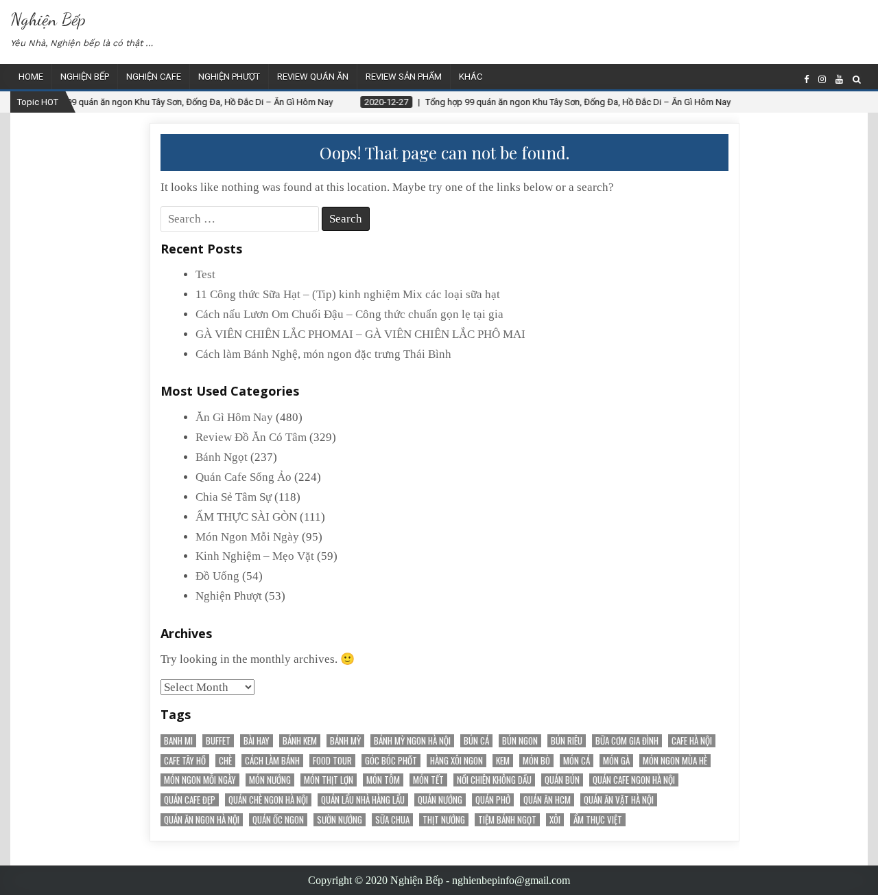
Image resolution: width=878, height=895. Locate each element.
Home (31, 76)
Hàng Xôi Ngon (456, 760)
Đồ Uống (217, 575)
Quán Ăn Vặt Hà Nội (619, 799)
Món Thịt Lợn (328, 779)
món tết (428, 779)
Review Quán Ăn (312, 76)
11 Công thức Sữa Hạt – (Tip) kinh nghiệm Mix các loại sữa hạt (347, 294)
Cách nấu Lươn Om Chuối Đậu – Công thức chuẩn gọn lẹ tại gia (349, 314)
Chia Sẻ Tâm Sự (233, 496)
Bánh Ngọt (221, 457)
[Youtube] (839, 79)
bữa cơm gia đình (626, 740)
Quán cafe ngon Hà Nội (634, 779)
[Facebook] (806, 79)
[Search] (857, 79)
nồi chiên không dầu (494, 779)
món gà (616, 760)
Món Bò (536, 760)
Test (205, 274)
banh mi (178, 740)
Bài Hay (257, 740)
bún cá (476, 740)
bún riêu (566, 740)
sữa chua (392, 819)
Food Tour (332, 760)
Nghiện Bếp (48, 19)
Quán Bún (562, 779)
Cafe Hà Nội (692, 740)
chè (225, 760)
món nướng (270, 779)
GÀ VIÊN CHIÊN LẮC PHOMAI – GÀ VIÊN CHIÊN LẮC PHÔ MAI (360, 334)
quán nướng (440, 799)
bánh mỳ (345, 740)
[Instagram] (822, 79)
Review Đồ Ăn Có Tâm (251, 437)
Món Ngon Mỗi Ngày (247, 536)
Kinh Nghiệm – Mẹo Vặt (254, 556)
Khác (470, 76)
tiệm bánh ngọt (507, 819)
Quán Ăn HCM (547, 799)
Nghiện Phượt (229, 76)
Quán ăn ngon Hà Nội (201, 819)
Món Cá (576, 760)
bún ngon (520, 740)
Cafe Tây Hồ (185, 760)
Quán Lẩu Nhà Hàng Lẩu (363, 799)
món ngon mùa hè (675, 760)
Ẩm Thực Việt (597, 819)
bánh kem (300, 740)
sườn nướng (339, 819)
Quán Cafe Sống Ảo (243, 477)
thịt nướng (444, 819)
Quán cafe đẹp (189, 799)
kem (503, 760)
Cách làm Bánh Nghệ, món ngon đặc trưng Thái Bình (323, 354)
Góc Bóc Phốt (391, 760)
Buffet (218, 740)
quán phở (492, 799)
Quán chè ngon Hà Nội (268, 799)
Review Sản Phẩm (404, 76)
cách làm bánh (272, 760)
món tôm (383, 779)
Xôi (554, 819)
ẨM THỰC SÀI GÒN (246, 516)
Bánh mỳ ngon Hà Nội (412, 740)
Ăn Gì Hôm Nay (234, 417)
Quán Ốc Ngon (278, 819)
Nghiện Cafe (153, 76)
